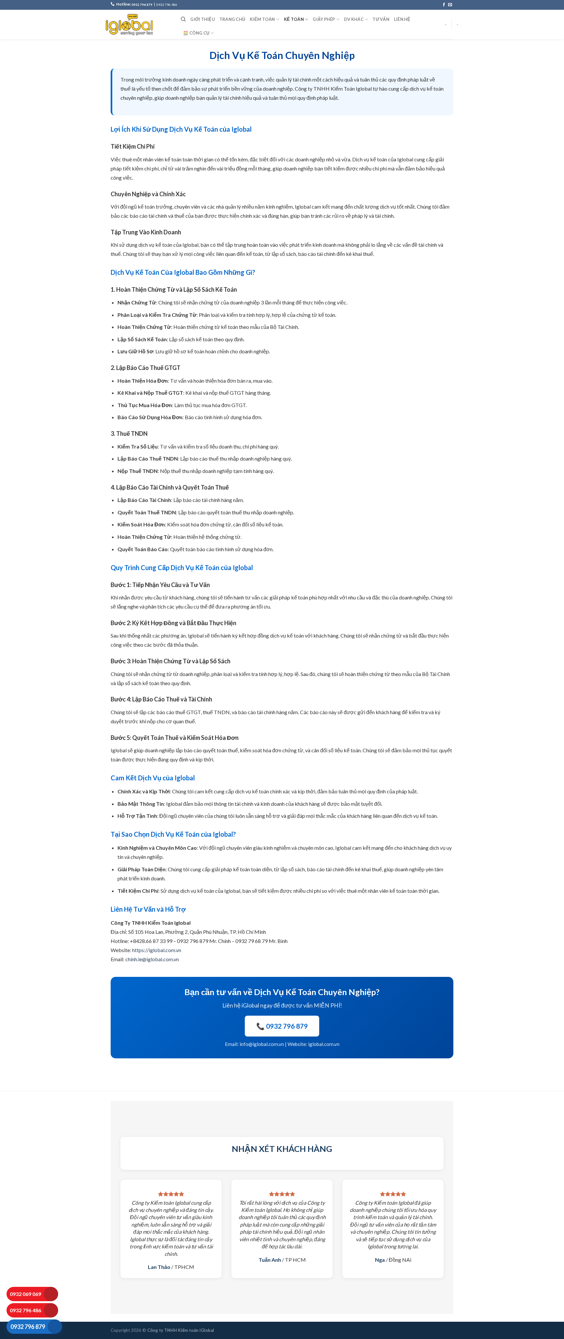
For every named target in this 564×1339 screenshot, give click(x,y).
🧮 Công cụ (196, 33)
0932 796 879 (142, 5)
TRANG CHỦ (232, 19)
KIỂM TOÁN (262, 19)
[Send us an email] (450, 5)
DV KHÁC (354, 19)
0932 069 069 (25, 1294)
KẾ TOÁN (294, 19)
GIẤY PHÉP (324, 19)
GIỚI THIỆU (202, 19)
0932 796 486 (166, 5)
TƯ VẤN (380, 19)
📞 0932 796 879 (282, 1026)
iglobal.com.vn (323, 1044)
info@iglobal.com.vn (262, 1044)
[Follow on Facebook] (444, 5)
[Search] (183, 19)
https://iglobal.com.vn (156, 950)
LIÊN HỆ (402, 19)
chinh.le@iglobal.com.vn (152, 959)
